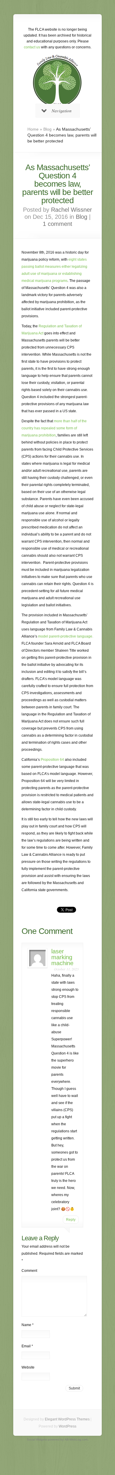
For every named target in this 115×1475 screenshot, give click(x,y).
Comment (29, 1271)
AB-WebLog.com (76, 1439)
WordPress (67, 1426)
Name (28, 1325)
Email (27, 1346)
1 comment (57, 224)
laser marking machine (62, 957)
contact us (32, 47)
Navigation (62, 111)
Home (33, 129)
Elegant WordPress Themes (67, 1419)
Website (28, 1367)
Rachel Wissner (71, 209)
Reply (70, 1220)
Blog (47, 129)
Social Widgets (37, 1439)
